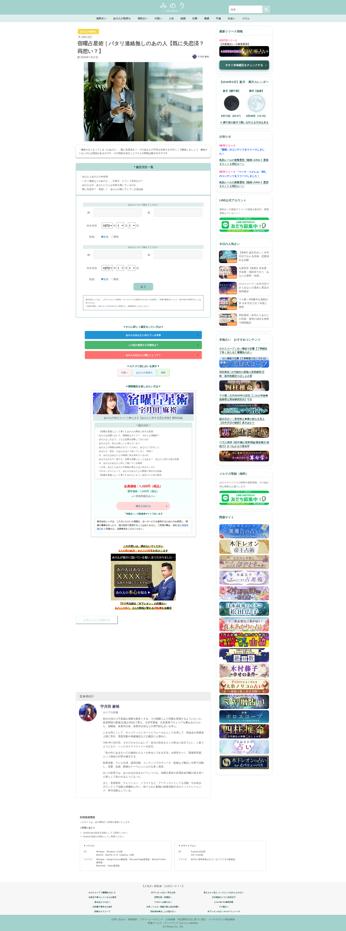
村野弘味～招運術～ (163, 897)
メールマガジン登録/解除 (221, 919)
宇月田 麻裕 (203, 56)
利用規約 (132, 919)
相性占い (143, 18)
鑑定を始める (143, 506)
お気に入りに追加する (96, 620)
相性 (163, 372)
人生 (171, 18)
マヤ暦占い (224, 906)
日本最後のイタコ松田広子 (224, 897)
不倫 (218, 18)
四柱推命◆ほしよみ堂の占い (163, 911)
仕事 (194, 18)
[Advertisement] (143, 656)
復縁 (206, 18)
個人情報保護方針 (109, 306)
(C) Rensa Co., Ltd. (173, 926)
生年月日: (92, 225)
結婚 (183, 18)
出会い (231, 18)
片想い (158, 18)
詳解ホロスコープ (102, 911)
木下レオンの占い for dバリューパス (223, 911)
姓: (89, 212)
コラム (246, 18)
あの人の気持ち (122, 18)
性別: (92, 236)
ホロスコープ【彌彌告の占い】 (102, 892)
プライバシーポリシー (151, 919)
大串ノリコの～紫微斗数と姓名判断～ (163, 906)
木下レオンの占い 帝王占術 (163, 892)
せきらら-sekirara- (188, 923)
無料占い (101, 18)
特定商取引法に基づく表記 (192, 919)
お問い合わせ (118, 919)
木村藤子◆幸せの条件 (102, 906)
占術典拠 (170, 919)
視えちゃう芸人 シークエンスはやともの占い (224, 892)
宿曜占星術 (86, 36)
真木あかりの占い (102, 902)
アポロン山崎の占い (163, 902)
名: (149, 212)
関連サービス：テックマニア (163, 923)
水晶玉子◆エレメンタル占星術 (102, 897)
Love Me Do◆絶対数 (223, 902)
